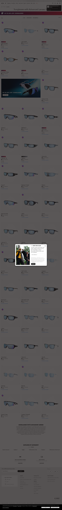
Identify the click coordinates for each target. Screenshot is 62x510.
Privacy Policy (34, 261)
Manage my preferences (6, 507)
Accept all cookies (55, 507)
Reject (46, 507)
